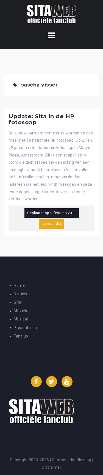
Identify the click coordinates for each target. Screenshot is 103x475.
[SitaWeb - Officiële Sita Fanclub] (51, 15)
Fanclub (21, 336)
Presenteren (25, 327)
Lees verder (51, 224)
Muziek (20, 311)
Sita (17, 302)
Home (19, 285)
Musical (21, 319)
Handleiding (80, 460)
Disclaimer (51, 467)
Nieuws (20, 294)
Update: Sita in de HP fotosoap (41, 119)
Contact (59, 460)
